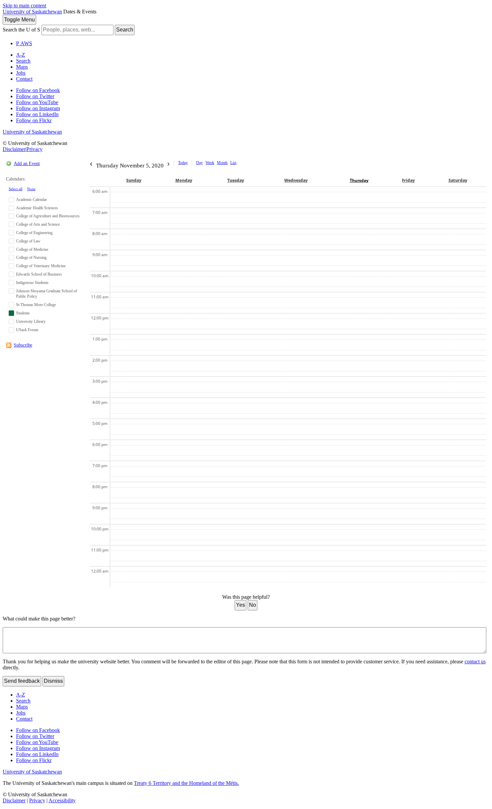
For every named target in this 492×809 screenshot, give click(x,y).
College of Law (28, 241)
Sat (457, 180)
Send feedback (22, 681)
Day (199, 163)
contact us (475, 661)
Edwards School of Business (39, 274)
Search (124, 29)
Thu (359, 180)
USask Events (27, 329)
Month (222, 163)
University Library (31, 321)
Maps (22, 67)
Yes (240, 605)
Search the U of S (21, 29)
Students (23, 313)
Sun (133, 180)
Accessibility (62, 800)
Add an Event (27, 163)
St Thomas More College (36, 304)
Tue (235, 180)
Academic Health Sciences (37, 208)
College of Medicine (32, 249)
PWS (24, 43)
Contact (24, 79)
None (31, 189)
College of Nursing (31, 257)
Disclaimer (14, 149)
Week (210, 163)
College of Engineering (34, 232)
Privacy (34, 149)
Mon (183, 180)
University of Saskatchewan (32, 11)
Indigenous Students (32, 282)
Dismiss (53, 681)
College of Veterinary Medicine (41, 266)
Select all (15, 189)
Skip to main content (24, 5)
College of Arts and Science (38, 224)
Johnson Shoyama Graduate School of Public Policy (46, 294)
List (233, 163)
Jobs (20, 73)
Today (183, 163)
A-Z (20, 55)
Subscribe (23, 345)
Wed (296, 180)
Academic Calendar (31, 199)
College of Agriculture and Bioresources (48, 216)
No (252, 605)
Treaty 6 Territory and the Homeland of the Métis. (186, 783)
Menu (19, 19)
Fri (408, 180)
